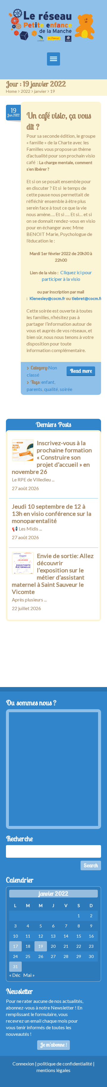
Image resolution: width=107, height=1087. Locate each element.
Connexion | (24, 1063)
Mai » (29, 975)
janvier (40, 91)
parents (34, 389)
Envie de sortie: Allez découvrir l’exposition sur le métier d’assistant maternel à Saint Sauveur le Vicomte (53, 573)
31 (15, 966)
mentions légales (53, 1070)
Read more (81, 370)
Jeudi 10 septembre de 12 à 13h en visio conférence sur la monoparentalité (51, 513)
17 (15, 946)
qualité (51, 389)
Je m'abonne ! (53, 1044)
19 (40, 946)
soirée (66, 389)
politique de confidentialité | (66, 1063)
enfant (47, 382)
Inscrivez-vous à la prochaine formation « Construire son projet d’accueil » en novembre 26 (52, 457)
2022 (25, 91)
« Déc (15, 975)
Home (11, 91)
